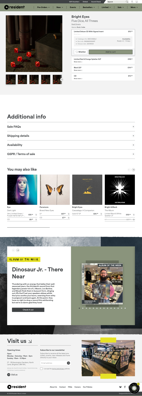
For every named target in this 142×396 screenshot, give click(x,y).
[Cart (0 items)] (136, 2)
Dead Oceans (76, 24)
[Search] (126, 1)
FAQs (70, 387)
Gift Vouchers (74, 2)
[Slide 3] (113, 227)
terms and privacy (58, 369)
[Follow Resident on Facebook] (125, 387)
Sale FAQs (14, 126)
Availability (14, 145)
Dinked (85, 2)
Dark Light (11, 210)
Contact (62, 387)
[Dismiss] (138, 384)
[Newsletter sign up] (134, 388)
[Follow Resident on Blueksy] (120, 387)
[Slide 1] (28, 227)
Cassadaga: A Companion (83, 210)
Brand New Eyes (47, 210)
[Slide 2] (71, 227)
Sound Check (96, 2)
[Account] (132, 2)
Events (73, 7)
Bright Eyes (80, 17)
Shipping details (18, 135)
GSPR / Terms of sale (21, 154)
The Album (109, 210)
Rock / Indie (81, 27)
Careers (77, 387)
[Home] (14, 7)
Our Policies (87, 387)
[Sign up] (68, 363)
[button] (22, 214)
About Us (53, 387)
